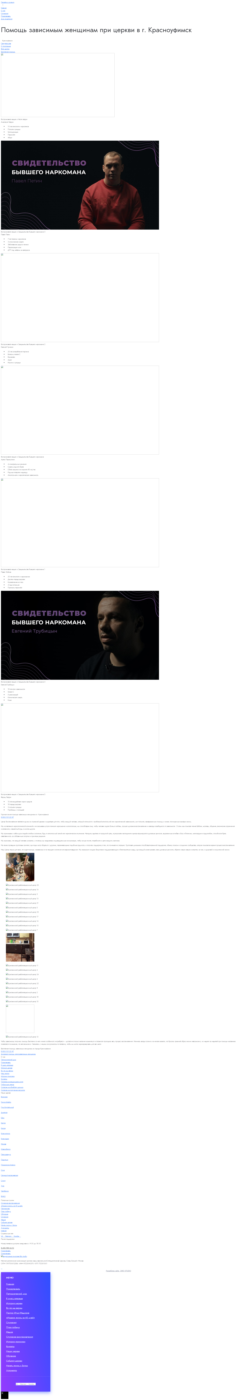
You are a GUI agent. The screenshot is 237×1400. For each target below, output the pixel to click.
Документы (5, 1228)
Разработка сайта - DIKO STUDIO (118, 1271)
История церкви (6, 1068)
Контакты (4, 1079)
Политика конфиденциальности (12, 1082)
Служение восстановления (10, 1203)
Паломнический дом (8, 1059)
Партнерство (5, 1208)
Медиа (3, 1219)
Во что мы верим (7, 1071)
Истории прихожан (8, 1076)
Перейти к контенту (7, 2)
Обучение (4, 1214)
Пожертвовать (6, 1062)
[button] (118, 119)
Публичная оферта (7, 1084)
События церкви (6, 1222)
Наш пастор (5, 1073)
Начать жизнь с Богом (9, 1225)
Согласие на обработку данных (12, 1087)
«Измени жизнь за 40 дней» (12, 1206)
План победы (6, 1211)
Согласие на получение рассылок (13, 1090)
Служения (4, 1217)
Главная (4, 1230)
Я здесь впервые (7, 1065)
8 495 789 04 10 (7, 1248)
